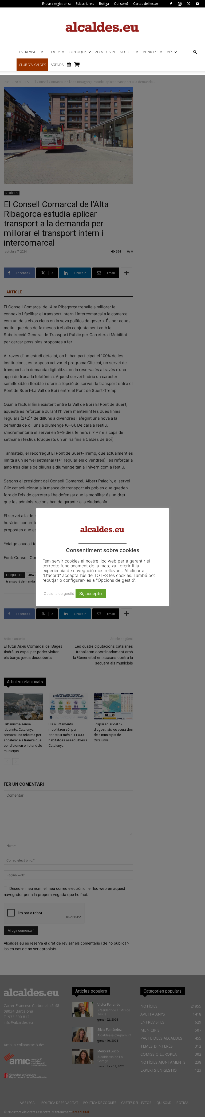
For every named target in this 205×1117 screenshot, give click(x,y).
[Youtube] (197, 3)
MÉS (170, 52)
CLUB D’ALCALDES (32, 64)
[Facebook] (171, 3)
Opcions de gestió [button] (59, 593)
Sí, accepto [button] (90, 593)
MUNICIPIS (150, 52)
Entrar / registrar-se (57, 3)
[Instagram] (180, 3)
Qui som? (121, 3)
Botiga (104, 3)
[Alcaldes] (102, 26)
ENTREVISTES (29, 52)
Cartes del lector (145, 3)
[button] (194, 52)
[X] (188, 3)
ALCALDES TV (105, 52)
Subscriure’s (85, 3)
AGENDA (57, 64)
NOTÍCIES (127, 52)
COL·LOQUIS (78, 52)
